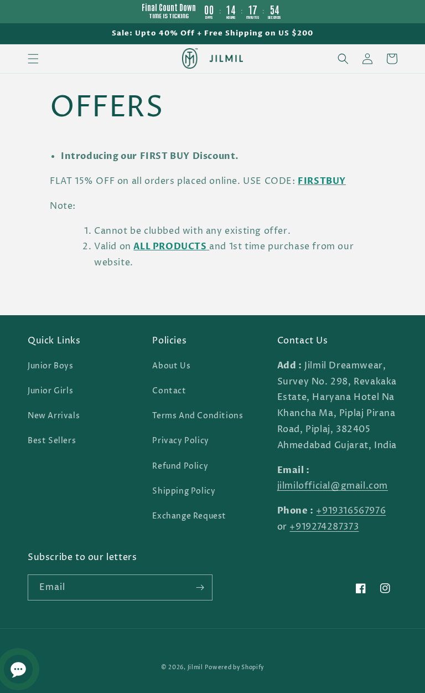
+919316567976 (351, 511)
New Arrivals (54, 415)
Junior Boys (51, 366)
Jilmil (195, 667)
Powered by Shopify (234, 667)
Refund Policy (180, 466)
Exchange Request (189, 516)
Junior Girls (50, 391)
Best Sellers (52, 440)
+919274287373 (324, 527)
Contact (169, 391)
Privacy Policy (180, 440)
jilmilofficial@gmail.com (332, 486)
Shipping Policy (183, 491)
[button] (33, 59)
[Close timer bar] (414, 8)
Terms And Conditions (197, 415)
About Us (171, 366)
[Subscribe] (200, 587)
